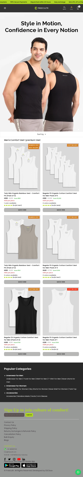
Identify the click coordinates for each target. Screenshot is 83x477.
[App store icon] (29, 464)
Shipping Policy (10, 428)
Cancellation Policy (12, 434)
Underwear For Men (14, 379)
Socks (33, 396)
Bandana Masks (23, 396)
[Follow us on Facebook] (5, 459)
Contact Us (9, 422)
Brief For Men (41, 379)
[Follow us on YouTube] (18, 459)
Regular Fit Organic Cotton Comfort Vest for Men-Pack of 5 (60, 194)
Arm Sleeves (42, 396)
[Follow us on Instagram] (14, 459)
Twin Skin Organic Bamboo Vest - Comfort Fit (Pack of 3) (21, 194)
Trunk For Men (29, 379)
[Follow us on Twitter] (9, 459)
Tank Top (72, 389)
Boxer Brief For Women (58, 389)
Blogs (6, 440)
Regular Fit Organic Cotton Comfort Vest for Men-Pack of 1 (60, 338)
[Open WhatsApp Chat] (78, 472)
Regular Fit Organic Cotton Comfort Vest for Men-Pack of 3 (60, 266)
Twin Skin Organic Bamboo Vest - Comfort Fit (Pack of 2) (21, 266)
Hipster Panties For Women (17, 389)
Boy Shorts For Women (39, 389)
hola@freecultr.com (10, 452)
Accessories (11, 396)
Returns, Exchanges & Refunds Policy (20, 431)
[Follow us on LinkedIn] (23, 459)
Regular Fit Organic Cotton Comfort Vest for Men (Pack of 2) (21, 338)
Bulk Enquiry (9, 437)
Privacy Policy (10, 425)
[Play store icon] (12, 464)
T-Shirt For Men (54, 379)
